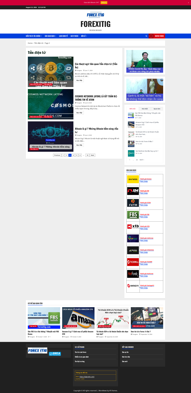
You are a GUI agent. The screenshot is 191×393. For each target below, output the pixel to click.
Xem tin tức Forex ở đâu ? (144, 141)
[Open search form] (146, 36)
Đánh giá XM (144, 191)
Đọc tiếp (80, 80)
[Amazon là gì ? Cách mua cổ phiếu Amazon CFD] (131, 124)
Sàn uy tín (33, 326)
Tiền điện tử (47, 84)
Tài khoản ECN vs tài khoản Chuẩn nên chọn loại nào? (112, 332)
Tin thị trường (79, 361)
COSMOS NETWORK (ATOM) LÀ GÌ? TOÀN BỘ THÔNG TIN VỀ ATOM (50, 104)
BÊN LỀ (83, 36)
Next (92, 155)
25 (137, 160)
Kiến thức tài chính (36, 84)
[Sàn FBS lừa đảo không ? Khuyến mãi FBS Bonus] (131, 115)
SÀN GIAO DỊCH (50, 36)
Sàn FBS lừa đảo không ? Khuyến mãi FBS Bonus (43, 332)
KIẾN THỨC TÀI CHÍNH (33, 36)
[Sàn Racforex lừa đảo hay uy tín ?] (131, 153)
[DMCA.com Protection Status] (55, 354)
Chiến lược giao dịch (82, 357)
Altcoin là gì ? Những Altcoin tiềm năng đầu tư (50, 136)
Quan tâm (157, 109)
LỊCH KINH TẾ (63, 36)
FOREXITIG (95, 23)
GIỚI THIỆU (74, 36)
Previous (57, 155)
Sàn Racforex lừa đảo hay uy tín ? (147, 151)
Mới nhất (132, 109)
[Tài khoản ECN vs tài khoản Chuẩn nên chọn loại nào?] (131, 134)
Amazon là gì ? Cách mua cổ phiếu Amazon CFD (77, 332)
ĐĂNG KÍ (104, 2)
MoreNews (103, 391)
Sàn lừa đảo (126, 357)
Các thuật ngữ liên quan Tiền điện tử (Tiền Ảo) (50, 72)
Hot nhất (145, 109)
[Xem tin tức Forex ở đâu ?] (131, 144)
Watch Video (159, 36)
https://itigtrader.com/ (87, 376)
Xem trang (144, 181)
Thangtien (79, 70)
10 (87, 155)
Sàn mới (124, 361)
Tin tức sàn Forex (80, 352)
